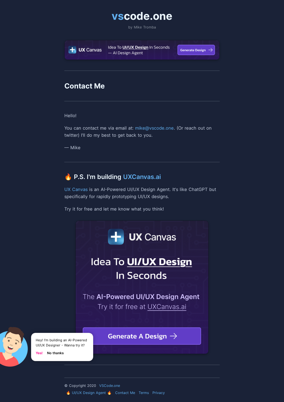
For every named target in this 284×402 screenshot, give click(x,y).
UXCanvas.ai (142, 177)
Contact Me (125, 392)
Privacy (158, 392)
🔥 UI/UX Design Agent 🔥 (89, 392)
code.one (142, 15)
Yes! (39, 353)
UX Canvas (76, 189)
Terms (144, 392)
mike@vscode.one (154, 128)
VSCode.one (109, 385)
